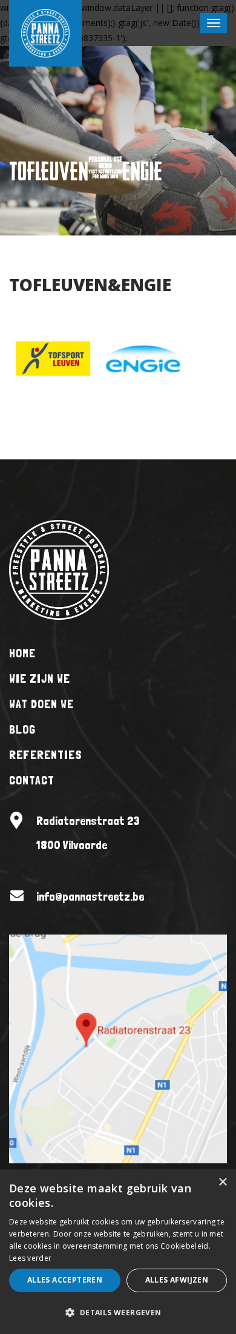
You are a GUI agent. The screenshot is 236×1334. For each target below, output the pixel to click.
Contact (31, 780)
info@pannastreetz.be (90, 896)
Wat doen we (41, 704)
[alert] (118, 1251)
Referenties (45, 755)
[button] (118, 1312)
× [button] (222, 1182)
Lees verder (30, 1258)
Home (22, 653)
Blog (22, 729)
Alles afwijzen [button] (177, 1280)
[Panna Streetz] (59, 568)
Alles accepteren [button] (64, 1280)
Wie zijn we (39, 678)
